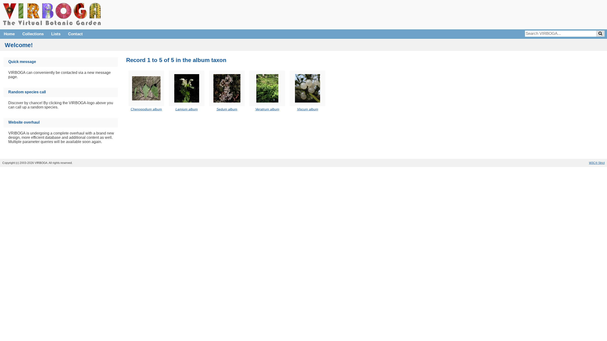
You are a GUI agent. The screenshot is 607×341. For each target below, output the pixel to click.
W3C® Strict (597, 163)
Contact (75, 34)
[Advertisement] (533, 14)
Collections (33, 34)
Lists (55, 34)
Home (9, 34)
